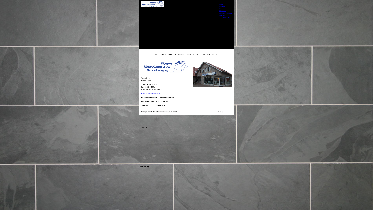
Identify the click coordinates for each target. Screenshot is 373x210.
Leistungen (222, 6)
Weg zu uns (222, 11)
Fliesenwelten (223, 9)
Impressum (222, 15)
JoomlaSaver (228, 111)
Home (221, 4)
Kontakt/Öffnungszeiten (225, 13)
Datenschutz (226, 17)
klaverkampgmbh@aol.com (150, 93)
